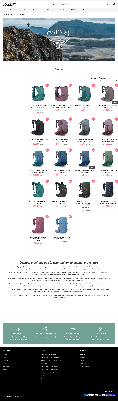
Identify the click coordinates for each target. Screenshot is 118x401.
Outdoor (24, 10)
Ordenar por (93, 78)
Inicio (4, 14)
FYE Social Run (84, 367)
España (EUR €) (108, 391)
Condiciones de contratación (49, 367)
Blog (96, 10)
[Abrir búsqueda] (53, 3)
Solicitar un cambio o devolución (50, 357)
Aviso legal (44, 364)
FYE (103, 10)
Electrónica (61, 10)
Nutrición (48, 10)
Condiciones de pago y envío (49, 370)
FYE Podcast (83, 364)
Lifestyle (73, 10)
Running (12, 10)
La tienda (82, 354)
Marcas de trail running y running (13, 14)
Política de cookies (46, 376)
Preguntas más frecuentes (48, 354)
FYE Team (83, 360)
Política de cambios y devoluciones (51, 360)
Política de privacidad (47, 373)
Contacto (43, 379)
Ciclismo (35, 10)
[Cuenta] (107, 4)
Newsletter (83, 357)
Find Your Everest (18, 396)
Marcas (85, 10)
